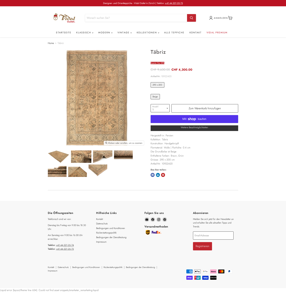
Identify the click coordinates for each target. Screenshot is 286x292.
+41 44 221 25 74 (65, 245)
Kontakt (196, 32)
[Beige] (156, 100)
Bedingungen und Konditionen (110, 228)
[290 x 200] (158, 88)
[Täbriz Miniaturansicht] (59, 156)
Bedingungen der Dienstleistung (111, 237)
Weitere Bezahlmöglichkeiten (194, 127)
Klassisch (84, 32)
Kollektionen (147, 32)
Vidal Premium (217, 32)
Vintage (124, 32)
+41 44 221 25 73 (174, 3)
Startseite (63, 32)
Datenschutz (102, 223)
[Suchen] (191, 18)
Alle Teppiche (174, 32)
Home (51, 43)
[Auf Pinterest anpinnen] (163, 175)
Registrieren (202, 246)
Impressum (101, 241)
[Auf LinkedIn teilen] (158, 175)
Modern (104, 32)
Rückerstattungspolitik (106, 232)
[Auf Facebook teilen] (153, 175)
